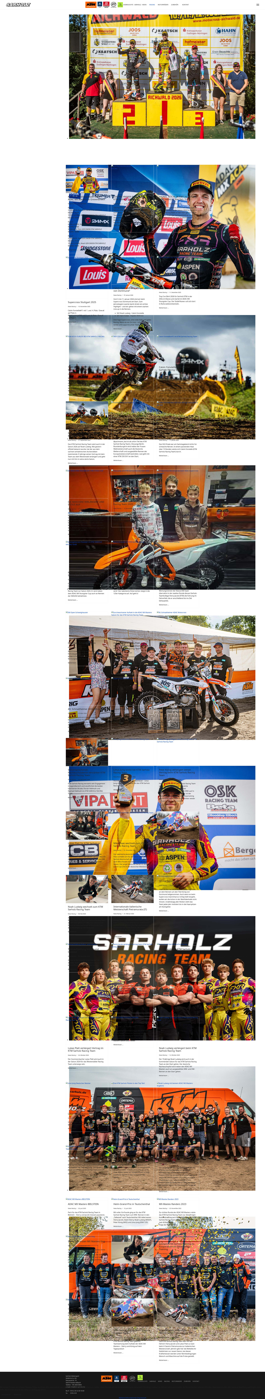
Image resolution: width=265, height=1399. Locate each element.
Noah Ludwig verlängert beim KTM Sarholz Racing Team (178, 1049)
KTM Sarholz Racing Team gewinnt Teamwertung (177, 844)
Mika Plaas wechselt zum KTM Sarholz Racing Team (129, 844)
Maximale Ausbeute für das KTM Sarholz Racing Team (130, 1155)
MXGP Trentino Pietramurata (83, 1304)
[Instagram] (253, 5)
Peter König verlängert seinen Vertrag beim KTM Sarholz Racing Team (177, 772)
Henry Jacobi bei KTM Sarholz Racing (174, 950)
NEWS (144, 4)
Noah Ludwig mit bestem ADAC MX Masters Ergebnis (178, 1115)
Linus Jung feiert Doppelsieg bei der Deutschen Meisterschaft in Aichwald (176, 1156)
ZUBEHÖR (174, 4)
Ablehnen (17, 1394)
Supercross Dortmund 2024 (128, 708)
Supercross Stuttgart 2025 (82, 302)
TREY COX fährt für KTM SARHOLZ (177, 288)
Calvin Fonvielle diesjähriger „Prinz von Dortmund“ (132, 289)
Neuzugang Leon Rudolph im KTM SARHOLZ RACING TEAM (86, 574)
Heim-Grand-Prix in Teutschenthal (131, 1204)
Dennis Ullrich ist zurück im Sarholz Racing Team (174, 710)
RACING (152, 4)
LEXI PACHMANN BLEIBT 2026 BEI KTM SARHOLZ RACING (131, 198)
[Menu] (258, 4)
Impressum (141, 1398)
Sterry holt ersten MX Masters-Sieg (86, 1241)
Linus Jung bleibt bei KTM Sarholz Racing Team (131, 771)
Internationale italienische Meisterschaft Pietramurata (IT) (130, 908)
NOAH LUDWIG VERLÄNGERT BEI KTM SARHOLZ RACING (85, 434)
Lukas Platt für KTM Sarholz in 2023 (84, 844)
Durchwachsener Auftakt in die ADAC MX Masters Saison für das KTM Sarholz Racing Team (131, 645)
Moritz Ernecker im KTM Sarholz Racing (130, 574)
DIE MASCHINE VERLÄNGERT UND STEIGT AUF (86, 503)
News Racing (72, 204)
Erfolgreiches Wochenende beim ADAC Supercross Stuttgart (176, 503)
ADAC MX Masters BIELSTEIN (83, 1204)
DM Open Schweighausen (82, 642)
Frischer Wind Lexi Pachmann (129, 433)
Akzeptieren (6, 1394)
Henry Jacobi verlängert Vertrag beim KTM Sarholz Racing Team (130, 976)
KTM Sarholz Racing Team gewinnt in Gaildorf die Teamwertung (86, 1155)
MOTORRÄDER (163, 4)
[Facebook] (250, 5)
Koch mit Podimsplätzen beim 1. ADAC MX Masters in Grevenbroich (86, 198)
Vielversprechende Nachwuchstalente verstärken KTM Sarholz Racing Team (86, 772)
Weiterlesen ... (73, 250)
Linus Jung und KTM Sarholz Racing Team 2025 (128, 503)
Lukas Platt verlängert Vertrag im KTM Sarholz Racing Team (85, 1049)
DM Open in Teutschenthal (173, 572)
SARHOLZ (137, 4)
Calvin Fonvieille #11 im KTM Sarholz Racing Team (174, 368)
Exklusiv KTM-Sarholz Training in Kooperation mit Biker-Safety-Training (176, 1246)
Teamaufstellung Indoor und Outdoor (83, 950)
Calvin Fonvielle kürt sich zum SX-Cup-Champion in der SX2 (177, 434)
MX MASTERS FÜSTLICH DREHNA (130, 1022)
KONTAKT (185, 4)
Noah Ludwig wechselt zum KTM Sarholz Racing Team (85, 908)
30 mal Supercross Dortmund (175, 881)
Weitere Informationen (128, 1398)
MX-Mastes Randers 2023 (172, 1204)
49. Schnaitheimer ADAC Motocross (178, 642)
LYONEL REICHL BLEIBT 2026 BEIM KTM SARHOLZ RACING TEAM (177, 198)
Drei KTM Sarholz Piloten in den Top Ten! (130, 1115)
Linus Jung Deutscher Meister (84, 1113)
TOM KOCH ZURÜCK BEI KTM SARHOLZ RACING (83, 368)
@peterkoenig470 (75, 513)
